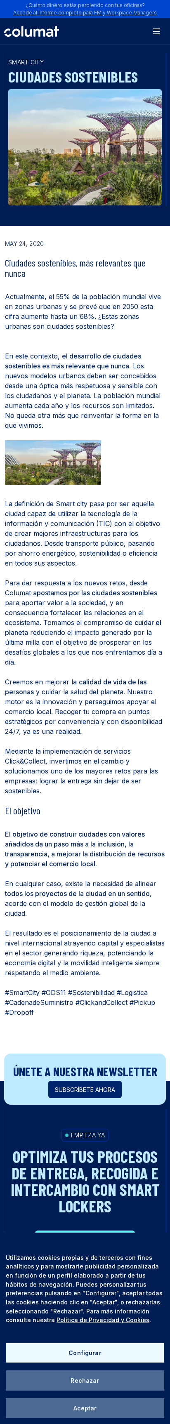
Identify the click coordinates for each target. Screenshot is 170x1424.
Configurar (84, 1352)
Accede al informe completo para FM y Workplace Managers (85, 12)
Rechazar (85, 1380)
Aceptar (85, 1408)
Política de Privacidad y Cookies (103, 1319)
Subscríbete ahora (85, 1089)
